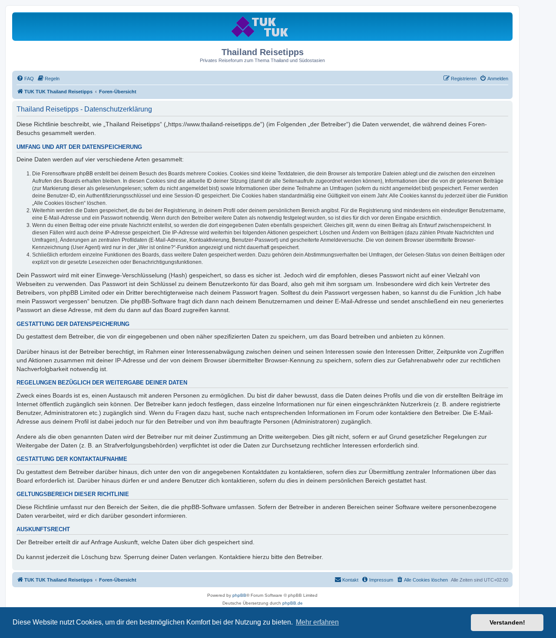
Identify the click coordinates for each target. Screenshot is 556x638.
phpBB (239, 595)
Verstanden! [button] (507, 622)
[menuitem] (25, 78)
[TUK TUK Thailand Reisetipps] (262, 26)
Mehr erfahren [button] (317, 622)
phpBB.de (292, 603)
